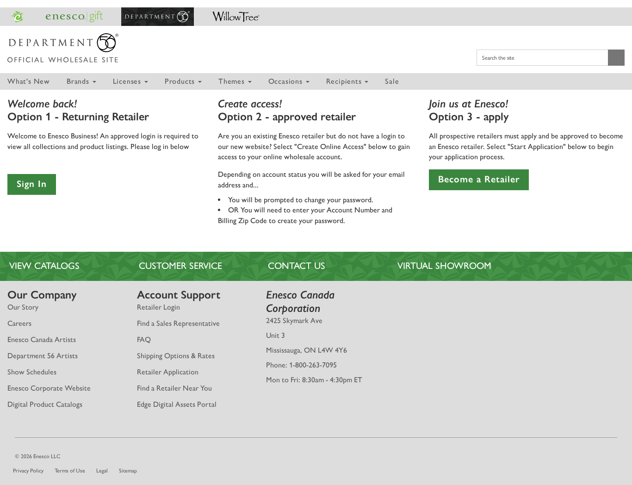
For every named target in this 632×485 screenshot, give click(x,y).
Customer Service (180, 265)
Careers (19, 323)
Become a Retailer (479, 179)
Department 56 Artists (42, 355)
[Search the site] (616, 57)
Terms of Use (70, 470)
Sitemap (128, 470)
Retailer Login (158, 307)
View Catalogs (44, 265)
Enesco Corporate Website (49, 388)
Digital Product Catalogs (44, 404)
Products (181, 81)
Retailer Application (167, 371)
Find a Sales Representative (178, 323)
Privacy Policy (28, 470)
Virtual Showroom (444, 265)
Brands (79, 81)
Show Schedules (31, 371)
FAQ (144, 339)
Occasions (286, 81)
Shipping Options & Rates (176, 355)
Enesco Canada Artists (41, 339)
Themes (232, 81)
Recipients (345, 81)
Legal (102, 470)
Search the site (498, 58)
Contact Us (296, 265)
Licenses (128, 81)
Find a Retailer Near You (174, 388)
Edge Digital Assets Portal (177, 404)
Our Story (22, 307)
